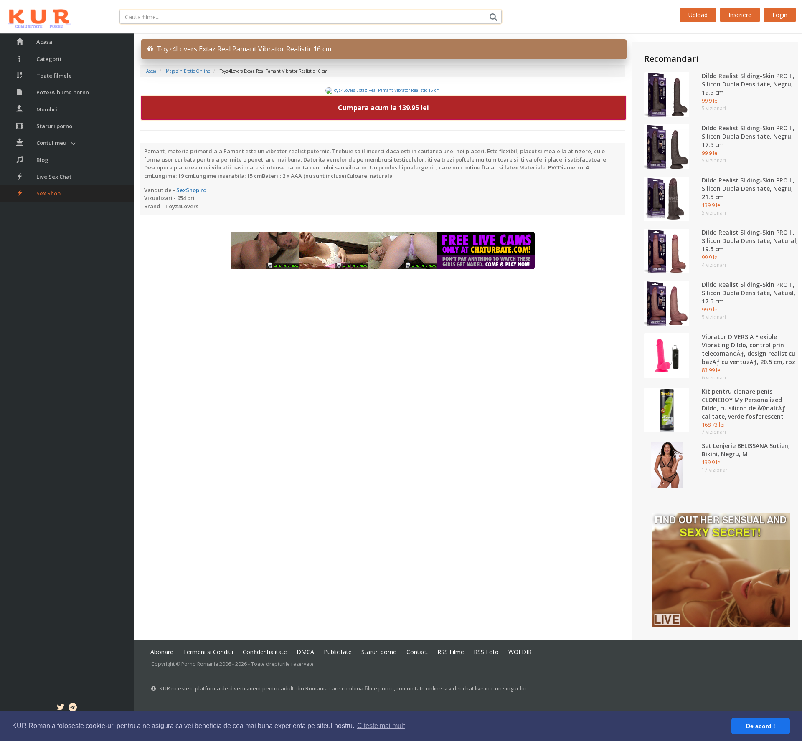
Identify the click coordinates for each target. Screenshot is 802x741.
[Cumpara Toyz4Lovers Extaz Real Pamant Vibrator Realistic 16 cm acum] (382, 90)
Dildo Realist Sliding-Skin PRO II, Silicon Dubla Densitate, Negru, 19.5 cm (748, 84)
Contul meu (51, 143)
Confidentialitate (265, 652)
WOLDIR (520, 652)
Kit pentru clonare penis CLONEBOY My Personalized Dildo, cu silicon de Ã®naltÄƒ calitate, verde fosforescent (743, 403)
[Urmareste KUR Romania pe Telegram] (73, 708)
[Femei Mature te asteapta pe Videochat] (721, 569)
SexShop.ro (191, 190)
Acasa (44, 42)
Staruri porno (54, 126)
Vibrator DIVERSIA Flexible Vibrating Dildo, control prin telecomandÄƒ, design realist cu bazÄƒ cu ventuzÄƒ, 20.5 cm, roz (748, 349)
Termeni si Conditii (208, 652)
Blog (42, 160)
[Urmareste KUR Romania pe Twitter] (61, 708)
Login (779, 15)
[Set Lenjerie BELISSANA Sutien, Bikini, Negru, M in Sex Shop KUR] (666, 464)
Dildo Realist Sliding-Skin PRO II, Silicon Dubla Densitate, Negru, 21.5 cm (748, 188)
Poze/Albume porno (62, 92)
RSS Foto (486, 652)
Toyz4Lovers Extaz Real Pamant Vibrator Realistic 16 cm (242, 48)
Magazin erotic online (188, 71)
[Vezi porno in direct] (383, 250)
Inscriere (739, 15)
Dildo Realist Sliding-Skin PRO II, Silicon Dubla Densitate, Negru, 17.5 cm (748, 136)
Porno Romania (199, 664)
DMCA (305, 652)
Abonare (161, 652)
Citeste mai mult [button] (381, 725)
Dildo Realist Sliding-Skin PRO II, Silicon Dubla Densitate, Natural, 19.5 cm (750, 240)
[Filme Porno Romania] (35, 16)
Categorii (48, 59)
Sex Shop (48, 193)
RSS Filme (450, 652)
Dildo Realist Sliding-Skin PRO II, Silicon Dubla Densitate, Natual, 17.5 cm (748, 293)
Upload (698, 15)
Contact (417, 652)
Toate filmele (54, 75)
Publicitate (338, 652)
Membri (46, 109)
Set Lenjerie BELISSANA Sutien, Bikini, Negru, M (746, 450)
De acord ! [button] (760, 726)
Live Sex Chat (53, 176)
